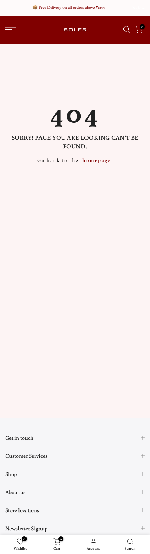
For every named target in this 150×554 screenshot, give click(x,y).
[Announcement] (69, 7)
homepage (96, 160)
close (140, 8)
